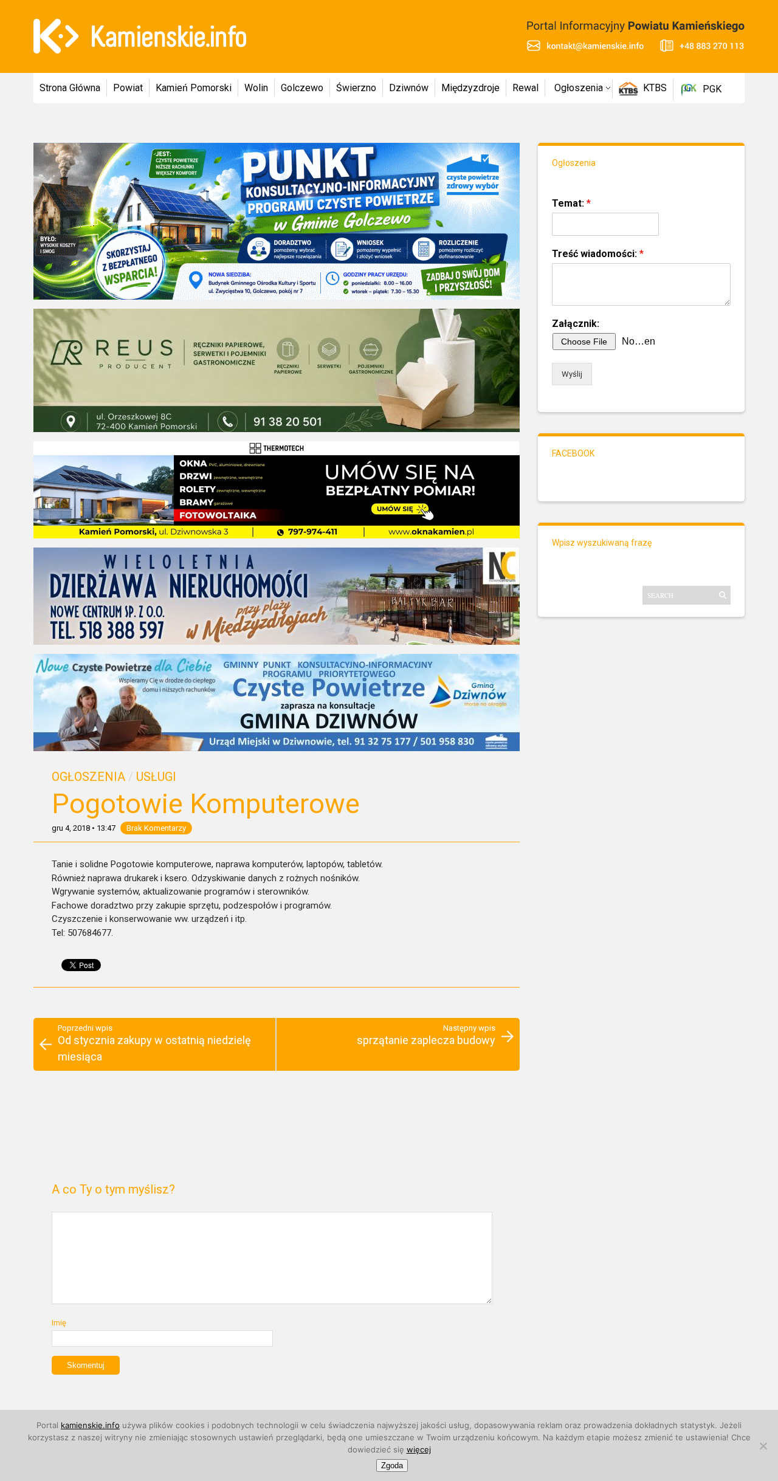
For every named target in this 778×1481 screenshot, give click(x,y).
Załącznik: (575, 323)
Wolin (256, 88)
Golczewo (302, 88)
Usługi (156, 776)
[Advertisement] (276, 1131)
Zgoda (392, 1465)
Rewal (525, 88)
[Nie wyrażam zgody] (763, 1446)
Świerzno (356, 88)
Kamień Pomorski (194, 88)
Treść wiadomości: (598, 253)
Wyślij (572, 374)
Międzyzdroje (470, 88)
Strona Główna (70, 88)
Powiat (128, 88)
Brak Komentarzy (156, 828)
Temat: (571, 203)
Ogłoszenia (578, 88)
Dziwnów (409, 88)
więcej (419, 1449)
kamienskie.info (90, 1425)
